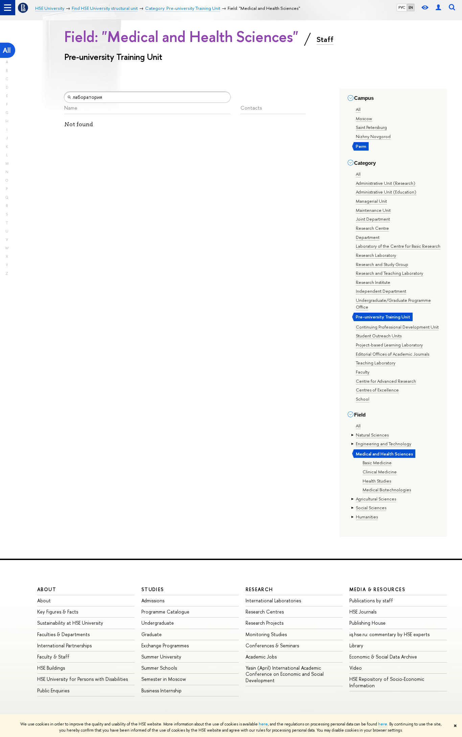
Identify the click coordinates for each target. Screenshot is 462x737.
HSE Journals (362, 611)
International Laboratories (273, 600)
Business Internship (161, 690)
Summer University (161, 656)
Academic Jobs (261, 656)
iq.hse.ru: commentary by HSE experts (389, 634)
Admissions (152, 600)
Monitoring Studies (266, 634)
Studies (152, 589)
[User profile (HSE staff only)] (438, 7)
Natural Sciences (372, 435)
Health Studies (377, 481)
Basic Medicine (377, 463)
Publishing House (367, 623)
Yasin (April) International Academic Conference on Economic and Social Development (285, 674)
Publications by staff (371, 600)
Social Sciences (371, 508)
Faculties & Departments (63, 634)
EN (411, 7)
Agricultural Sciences (376, 499)
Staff (325, 39)
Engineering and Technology (383, 444)
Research (259, 589)
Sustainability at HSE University (70, 623)
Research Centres (265, 611)
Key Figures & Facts (57, 611)
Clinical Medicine (380, 472)
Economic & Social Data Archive (383, 656)
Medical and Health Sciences (384, 454)
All (7, 50)
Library (356, 645)
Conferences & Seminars (272, 645)
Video (355, 668)
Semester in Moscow (163, 679)
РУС (401, 7)
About (46, 589)
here (263, 724)
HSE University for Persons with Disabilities (82, 679)
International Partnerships (64, 645)
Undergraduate (157, 623)
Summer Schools (159, 668)
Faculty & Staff (53, 656)
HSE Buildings (51, 668)
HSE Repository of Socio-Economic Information (386, 682)
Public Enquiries (53, 690)
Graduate (151, 634)
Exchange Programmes (165, 645)
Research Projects (264, 623)
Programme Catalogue (165, 611)
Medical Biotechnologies (387, 490)
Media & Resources (377, 589)
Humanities (367, 517)
